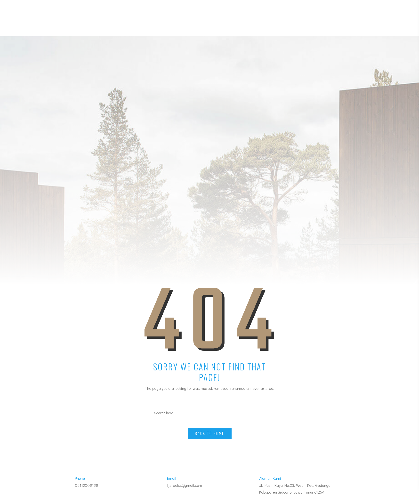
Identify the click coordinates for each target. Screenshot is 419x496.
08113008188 (86, 485)
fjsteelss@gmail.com (184, 485)
